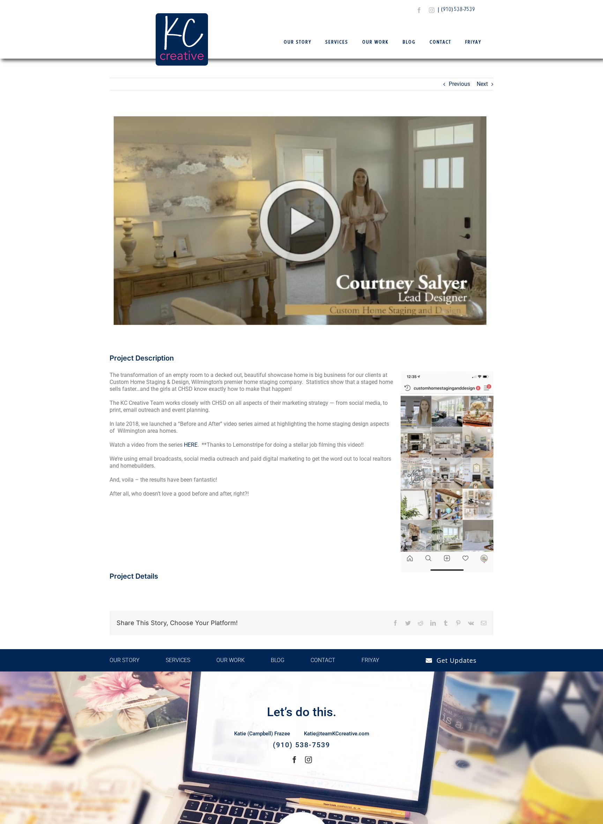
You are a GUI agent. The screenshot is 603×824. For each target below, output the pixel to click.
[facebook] (419, 10)
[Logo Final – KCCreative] (182, 16)
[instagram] (431, 10)
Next (482, 84)
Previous (459, 84)
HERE (191, 444)
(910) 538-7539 (458, 10)
